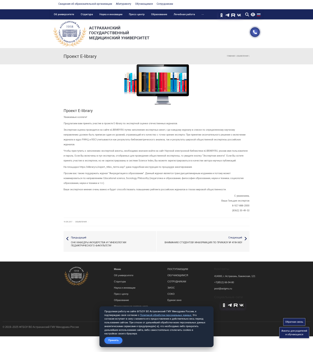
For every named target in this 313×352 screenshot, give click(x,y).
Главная (231, 56)
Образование (159, 14)
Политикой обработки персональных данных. (166, 315)
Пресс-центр (137, 14)
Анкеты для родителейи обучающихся (294, 332)
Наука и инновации (110, 14)
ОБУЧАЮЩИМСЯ (177, 275)
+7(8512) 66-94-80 (224, 282)
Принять (113, 340)
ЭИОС (171, 287)
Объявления (242, 56)
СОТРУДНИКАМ (176, 281)
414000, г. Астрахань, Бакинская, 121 (234, 276)
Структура (87, 14)
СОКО (171, 293)
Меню (117, 269)
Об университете (64, 14)
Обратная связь (294, 321)
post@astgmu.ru (223, 288)
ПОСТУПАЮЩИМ (177, 269)
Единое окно (174, 300)
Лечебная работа (184, 14)
